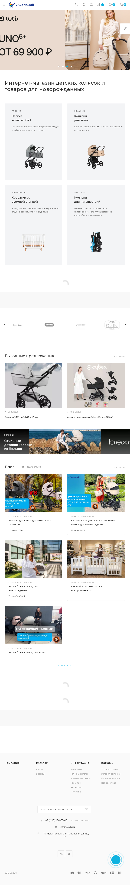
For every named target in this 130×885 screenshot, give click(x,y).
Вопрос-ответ (108, 783)
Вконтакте (61, 853)
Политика (76, 791)
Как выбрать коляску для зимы (27, 652)
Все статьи (119, 467)
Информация (80, 763)
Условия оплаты (79, 773)
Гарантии (76, 783)
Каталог (42, 763)
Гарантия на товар (111, 778)
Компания (12, 763)
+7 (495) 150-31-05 (56, 820)
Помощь (107, 763)
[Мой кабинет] (91, 4)
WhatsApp (69, 853)
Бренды (40, 773)
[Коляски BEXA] (65, 441)
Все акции (119, 356)
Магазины (76, 769)
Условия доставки (80, 778)
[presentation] (5, 325)
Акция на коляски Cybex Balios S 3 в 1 (90, 416)
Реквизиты (76, 787)
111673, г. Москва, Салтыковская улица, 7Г (66, 835)
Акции (39, 769)
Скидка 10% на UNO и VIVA (21, 416)
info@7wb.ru (67, 826)
